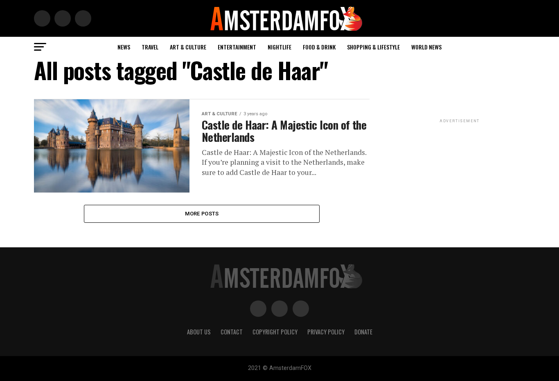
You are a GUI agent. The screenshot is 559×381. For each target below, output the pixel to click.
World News (426, 47)
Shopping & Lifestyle (373, 47)
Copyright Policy (275, 331)
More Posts (202, 214)
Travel (150, 47)
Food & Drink (319, 47)
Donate (363, 331)
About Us (199, 331)
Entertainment (237, 47)
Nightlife (279, 47)
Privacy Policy (326, 331)
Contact (232, 331)
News (123, 47)
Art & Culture (188, 47)
